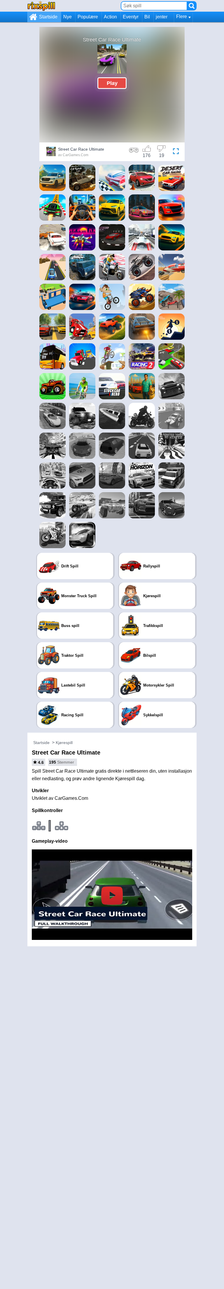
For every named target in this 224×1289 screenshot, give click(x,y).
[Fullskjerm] (176, 152)
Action (110, 16)
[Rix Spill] (41, 6)
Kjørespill (64, 742)
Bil (147, 16)
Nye (67, 16)
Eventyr (131, 16)
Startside (48, 16)
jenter (161, 16)
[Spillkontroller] (134, 152)
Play (112, 83)
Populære (88, 16)
